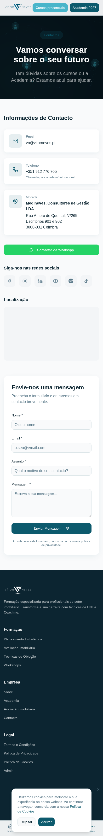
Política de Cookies (18, 762)
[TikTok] (86, 281)
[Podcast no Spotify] (71, 281)
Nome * (17, 415)
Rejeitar (26, 822)
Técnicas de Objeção (20, 656)
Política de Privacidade (21, 753)
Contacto (10, 718)
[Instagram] (25, 281)
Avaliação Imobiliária (19, 648)
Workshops (12, 665)
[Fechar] (98, 789)
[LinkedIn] (40, 281)
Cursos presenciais (50, 8)
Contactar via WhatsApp (55, 250)
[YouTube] (55, 281)
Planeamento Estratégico (23, 639)
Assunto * (18, 461)
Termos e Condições (19, 745)
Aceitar (46, 822)
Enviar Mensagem (48, 528)
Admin (8, 770)
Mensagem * (21, 484)
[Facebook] (9, 281)
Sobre (8, 692)
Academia (11, 700)
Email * (16, 438)
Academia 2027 (84, 8)
